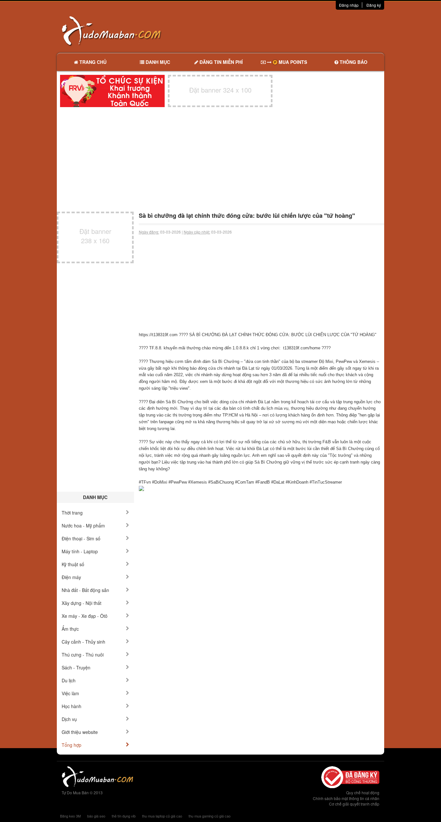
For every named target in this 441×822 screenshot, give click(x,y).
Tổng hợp (71, 745)
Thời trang (72, 512)
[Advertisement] (288, 30)
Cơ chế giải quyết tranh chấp (354, 804)
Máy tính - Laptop (80, 551)
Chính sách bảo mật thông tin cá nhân (346, 798)
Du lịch (69, 680)
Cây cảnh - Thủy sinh (83, 641)
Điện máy (71, 577)
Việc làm (70, 693)
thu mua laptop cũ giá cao (162, 815)
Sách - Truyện (76, 667)
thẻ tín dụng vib (124, 815)
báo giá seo (96, 815)
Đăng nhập (349, 5)
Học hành (71, 706)
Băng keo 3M (70, 815)
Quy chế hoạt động (362, 792)
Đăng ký (373, 5)
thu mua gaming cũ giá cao (210, 815)
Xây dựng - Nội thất (81, 603)
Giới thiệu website (80, 732)
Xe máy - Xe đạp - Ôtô (85, 616)
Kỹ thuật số (73, 564)
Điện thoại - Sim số (81, 538)
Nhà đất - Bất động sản (85, 590)
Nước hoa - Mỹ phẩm (83, 525)
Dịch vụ (69, 719)
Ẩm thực (70, 629)
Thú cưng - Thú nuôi (83, 654)
